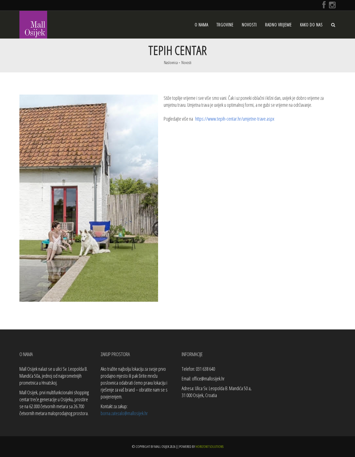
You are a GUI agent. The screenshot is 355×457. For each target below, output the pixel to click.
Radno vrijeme (278, 25)
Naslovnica (171, 62)
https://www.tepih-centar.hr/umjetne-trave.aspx (234, 118)
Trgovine (225, 25)
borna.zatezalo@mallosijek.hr (124, 413)
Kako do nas (311, 25)
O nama (201, 25)
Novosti (249, 25)
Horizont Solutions (210, 446)
